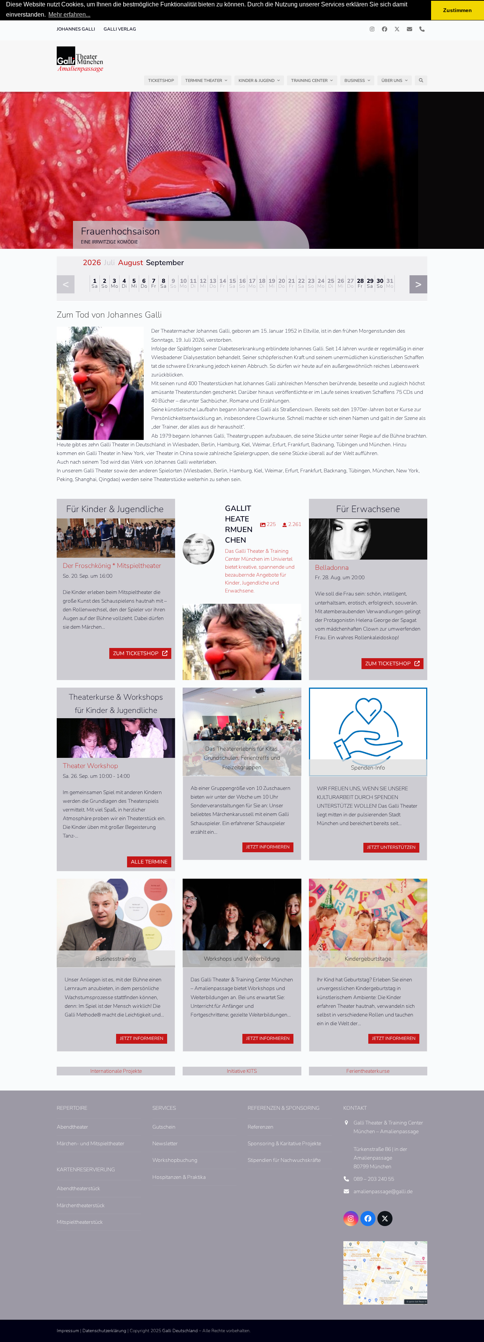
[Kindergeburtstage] (368, 922)
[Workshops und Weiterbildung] (242, 922)
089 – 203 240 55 (374, 1179)
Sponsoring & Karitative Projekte (284, 1143)
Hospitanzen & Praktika (179, 1177)
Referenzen (260, 1127)
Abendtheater (72, 1127)
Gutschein (163, 1127)
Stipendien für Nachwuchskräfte (284, 1160)
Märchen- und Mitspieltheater (90, 1143)
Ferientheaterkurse (367, 1071)
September (165, 263)
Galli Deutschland (180, 1331)
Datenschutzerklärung (104, 1331)
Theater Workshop (90, 765)
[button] (421, 80)
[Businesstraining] (116, 922)
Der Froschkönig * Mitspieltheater (112, 565)
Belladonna (332, 567)
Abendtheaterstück (78, 1188)
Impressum (68, 1331)
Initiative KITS (242, 1071)
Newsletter (165, 1143)
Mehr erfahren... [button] (69, 14)
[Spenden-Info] (368, 731)
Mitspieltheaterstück (80, 1222)
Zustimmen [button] (457, 10)
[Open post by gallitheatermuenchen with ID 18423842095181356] (242, 663)
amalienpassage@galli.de (383, 1191)
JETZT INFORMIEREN (268, 847)
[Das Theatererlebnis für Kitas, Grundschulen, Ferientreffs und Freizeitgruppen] (242, 731)
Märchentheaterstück (81, 1205)
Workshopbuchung (174, 1160)
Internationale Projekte (116, 1071)
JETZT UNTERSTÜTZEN (391, 847)
